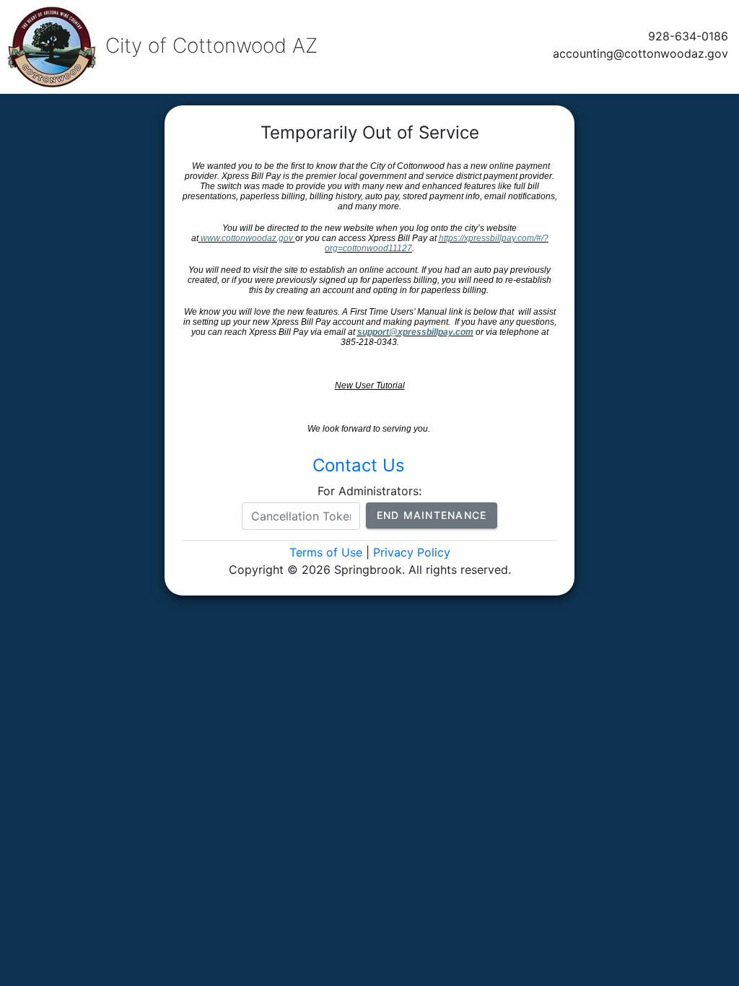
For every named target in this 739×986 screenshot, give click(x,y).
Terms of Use (325, 552)
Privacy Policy (411, 552)
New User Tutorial (370, 385)
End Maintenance (432, 515)
